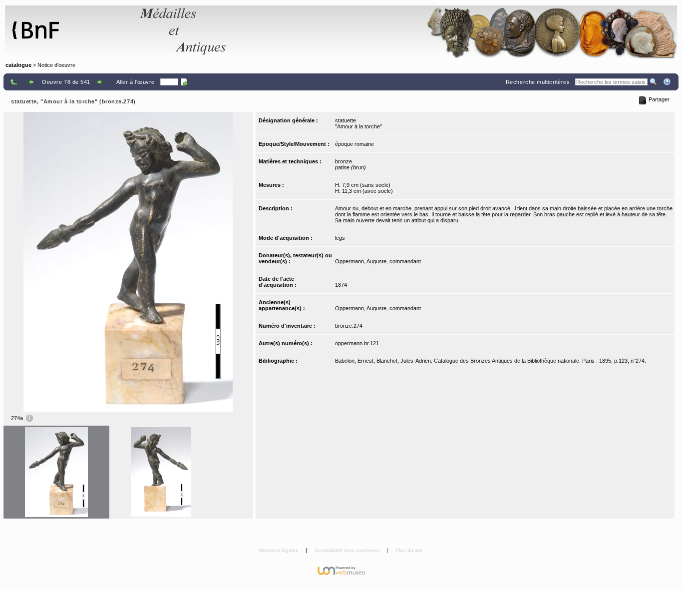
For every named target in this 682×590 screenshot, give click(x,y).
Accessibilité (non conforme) (347, 550)
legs (340, 238)
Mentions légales (279, 550)
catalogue (18, 65)
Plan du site (409, 550)
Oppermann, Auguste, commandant (378, 261)
